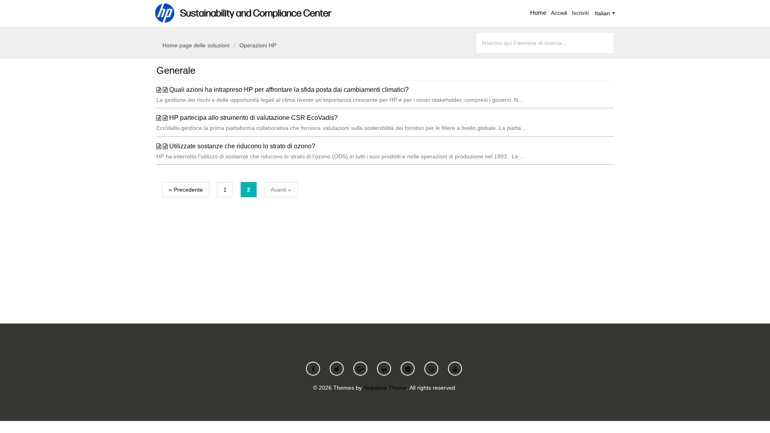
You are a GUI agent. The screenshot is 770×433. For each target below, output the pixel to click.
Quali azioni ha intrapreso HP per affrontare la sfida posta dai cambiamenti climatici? (289, 89)
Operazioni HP (257, 45)
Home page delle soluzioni (196, 45)
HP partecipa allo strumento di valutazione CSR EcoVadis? (253, 117)
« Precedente (186, 189)
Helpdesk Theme (385, 387)
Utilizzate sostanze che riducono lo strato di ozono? (242, 146)
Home (538, 12)
